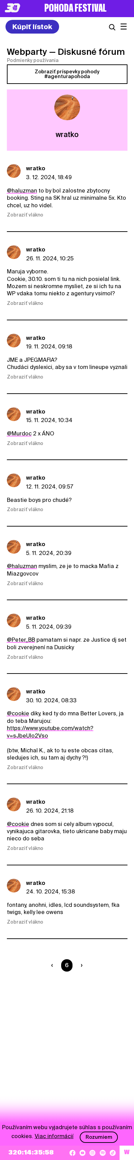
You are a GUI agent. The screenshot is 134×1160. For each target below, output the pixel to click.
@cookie (18, 713)
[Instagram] (92, 1153)
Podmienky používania (32, 60)
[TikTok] (113, 1153)
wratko (35, 168)
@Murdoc (19, 433)
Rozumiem (99, 1137)
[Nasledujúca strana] (80, 965)
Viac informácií (54, 1136)
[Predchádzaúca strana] (53, 965)
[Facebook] (72, 1153)
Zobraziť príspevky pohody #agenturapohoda (67, 74)
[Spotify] (103, 1153)
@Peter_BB (21, 640)
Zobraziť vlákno (25, 215)
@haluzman (22, 190)
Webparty (27, 52)
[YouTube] (82, 1153)
